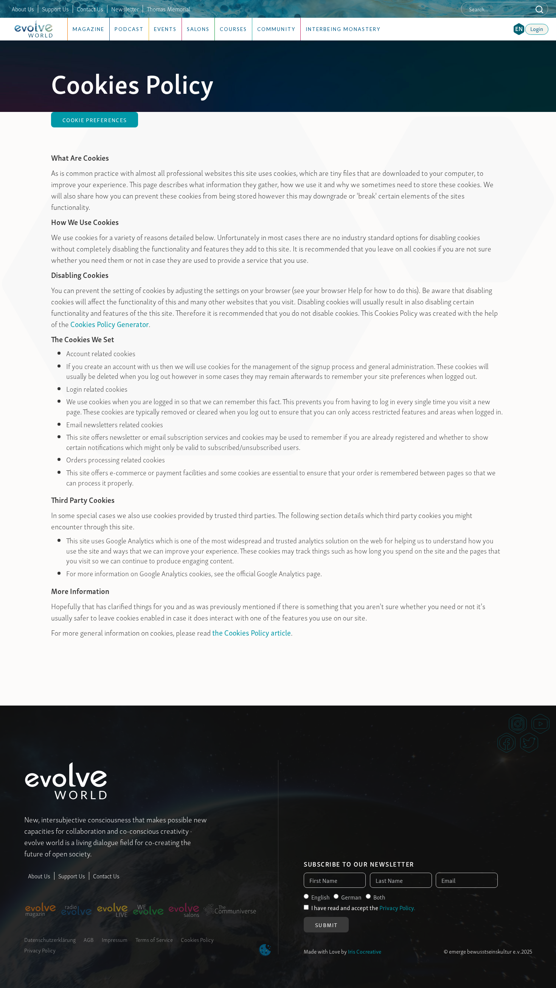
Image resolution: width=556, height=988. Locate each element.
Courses (233, 29)
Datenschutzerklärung (50, 939)
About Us (23, 9)
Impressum (114, 939)
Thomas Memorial (168, 9)
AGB (89, 939)
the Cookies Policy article (251, 632)
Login (536, 28)
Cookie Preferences (94, 119)
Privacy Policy (40, 949)
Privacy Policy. (397, 907)
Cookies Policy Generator (109, 324)
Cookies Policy (197, 939)
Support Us (55, 9)
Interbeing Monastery (343, 29)
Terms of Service (154, 939)
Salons (198, 29)
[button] (519, 29)
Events (165, 29)
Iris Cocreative (364, 950)
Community (276, 29)
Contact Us (90, 9)
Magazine (88, 29)
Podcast (129, 29)
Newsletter (125, 9)
